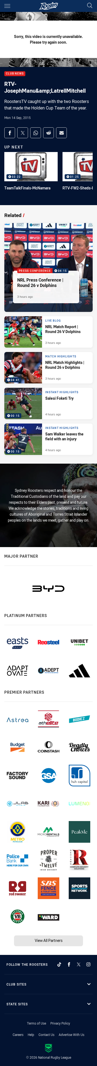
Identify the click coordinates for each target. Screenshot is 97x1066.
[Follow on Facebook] (69, 964)
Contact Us (46, 1034)
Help (31, 1034)
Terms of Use (36, 1023)
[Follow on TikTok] (59, 964)
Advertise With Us (71, 1034)
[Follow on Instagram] (88, 964)
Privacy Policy (60, 1023)
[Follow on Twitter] (79, 964)
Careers (18, 1034)
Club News (15, 74)
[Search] (90, 5)
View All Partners (49, 940)
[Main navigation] (7, 6)
